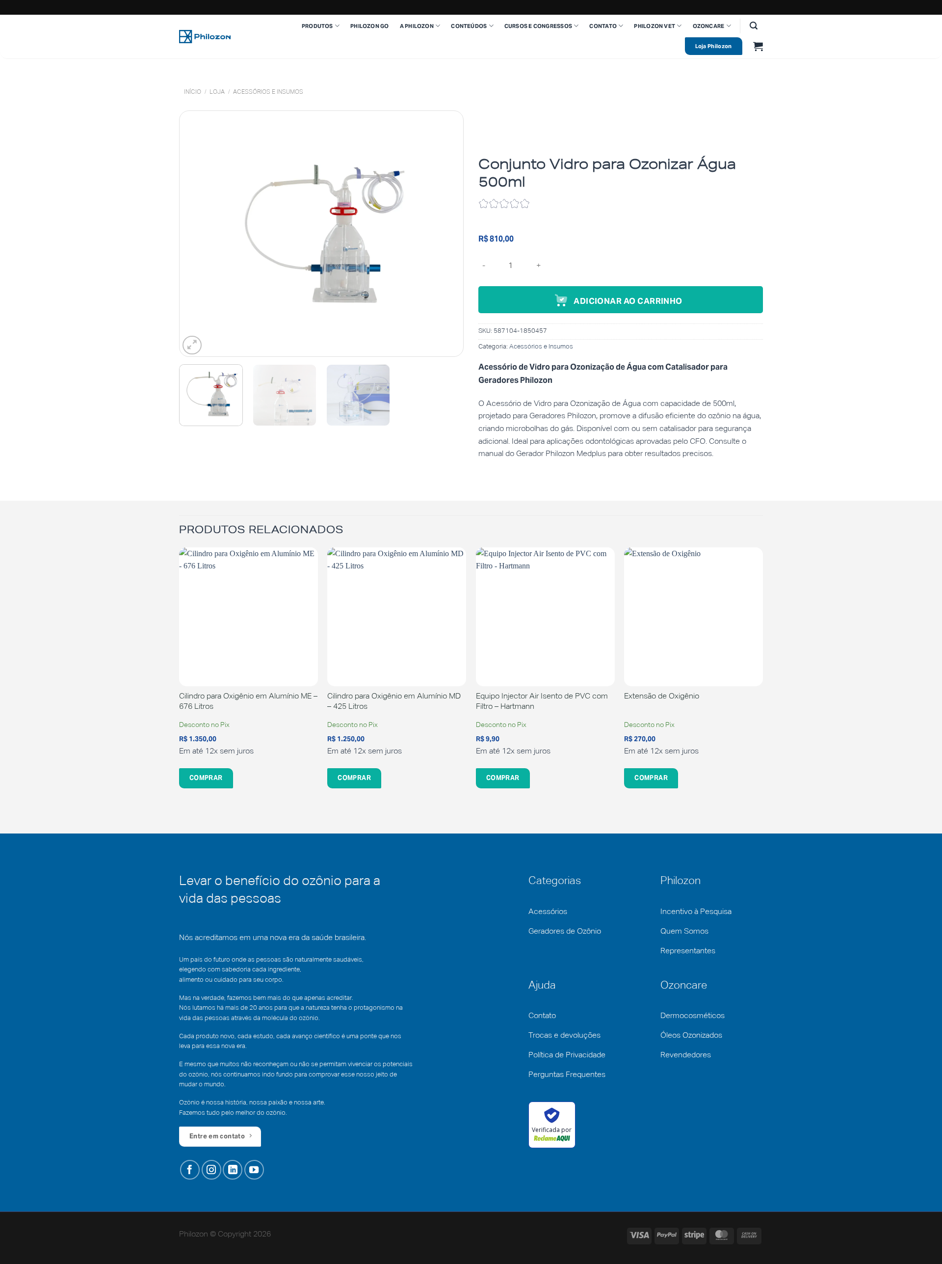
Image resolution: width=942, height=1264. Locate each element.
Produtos (317, 26)
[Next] (445, 233)
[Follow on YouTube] (254, 1170)
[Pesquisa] (754, 25)
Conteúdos (469, 26)
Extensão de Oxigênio (661, 696)
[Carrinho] (758, 46)
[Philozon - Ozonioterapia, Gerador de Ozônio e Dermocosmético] (205, 36)
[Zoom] (192, 345)
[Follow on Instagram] (211, 1170)
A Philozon (417, 26)
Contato (603, 26)
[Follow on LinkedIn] (232, 1170)
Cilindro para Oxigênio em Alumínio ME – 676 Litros (248, 702)
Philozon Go (369, 26)
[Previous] (198, 233)
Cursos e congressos (538, 26)
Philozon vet (654, 26)
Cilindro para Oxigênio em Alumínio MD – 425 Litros (394, 702)
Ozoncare (709, 26)
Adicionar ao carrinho (628, 301)
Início (192, 92)
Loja (217, 92)
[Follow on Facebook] (190, 1170)
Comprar (206, 778)
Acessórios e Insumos (268, 92)
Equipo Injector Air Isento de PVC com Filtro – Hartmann (542, 702)
